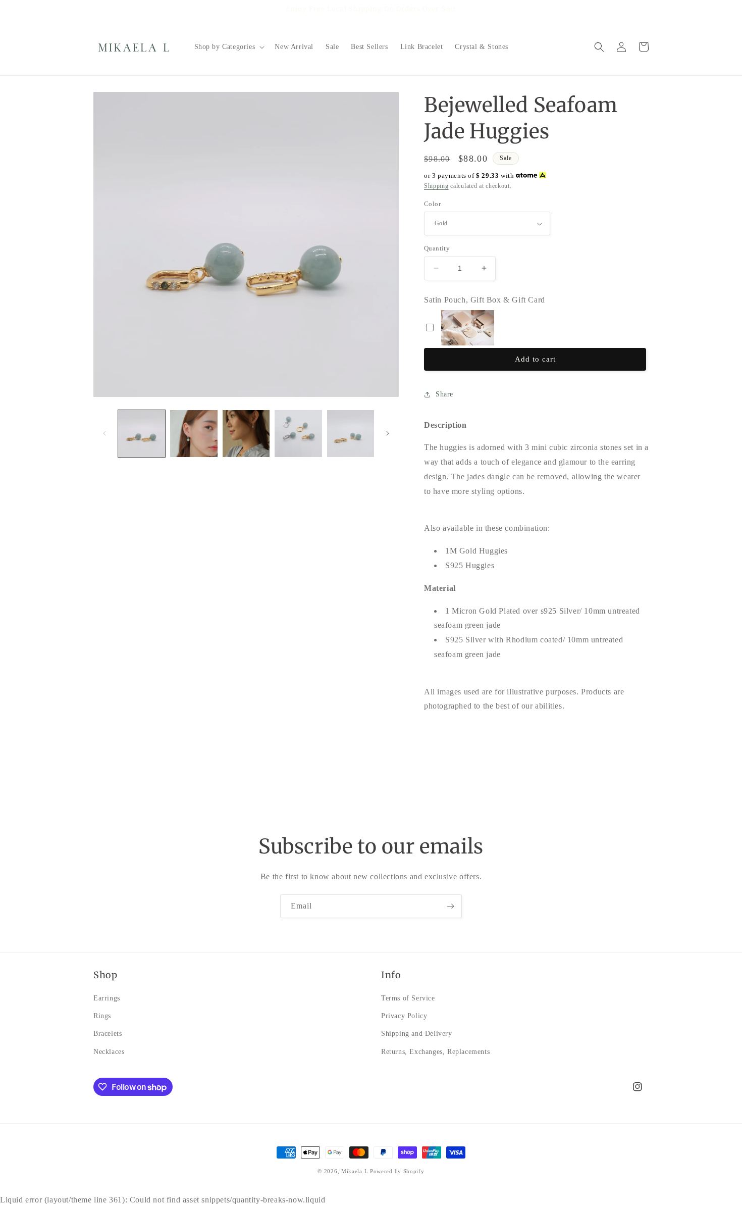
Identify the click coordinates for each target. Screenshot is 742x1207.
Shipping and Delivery (416, 1034)
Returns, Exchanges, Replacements (435, 1051)
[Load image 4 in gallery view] (298, 433)
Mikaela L (354, 1171)
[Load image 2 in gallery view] (193, 433)
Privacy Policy (404, 1016)
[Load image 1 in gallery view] (141, 433)
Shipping (436, 185)
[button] (228, 47)
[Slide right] (388, 433)
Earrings (106, 998)
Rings (102, 1016)
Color (432, 204)
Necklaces (108, 1051)
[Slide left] (104, 433)
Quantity (437, 248)
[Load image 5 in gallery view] (350, 433)
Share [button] (444, 394)
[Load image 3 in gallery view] (246, 433)
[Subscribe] (450, 906)
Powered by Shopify (397, 1171)
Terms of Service (408, 998)
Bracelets (107, 1034)
